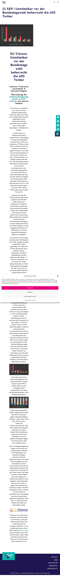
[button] (57, 276)
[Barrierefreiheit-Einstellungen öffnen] (57, 133)
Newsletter (53, 563)
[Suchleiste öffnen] (54, 2)
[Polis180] (4, 2)
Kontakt (54, 557)
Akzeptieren (30, 288)
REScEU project (23, 530)
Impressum (33, 300)
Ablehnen (30, 292)
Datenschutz (27, 300)
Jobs (56, 560)
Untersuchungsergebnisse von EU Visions (19, 99)
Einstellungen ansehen (30, 296)
